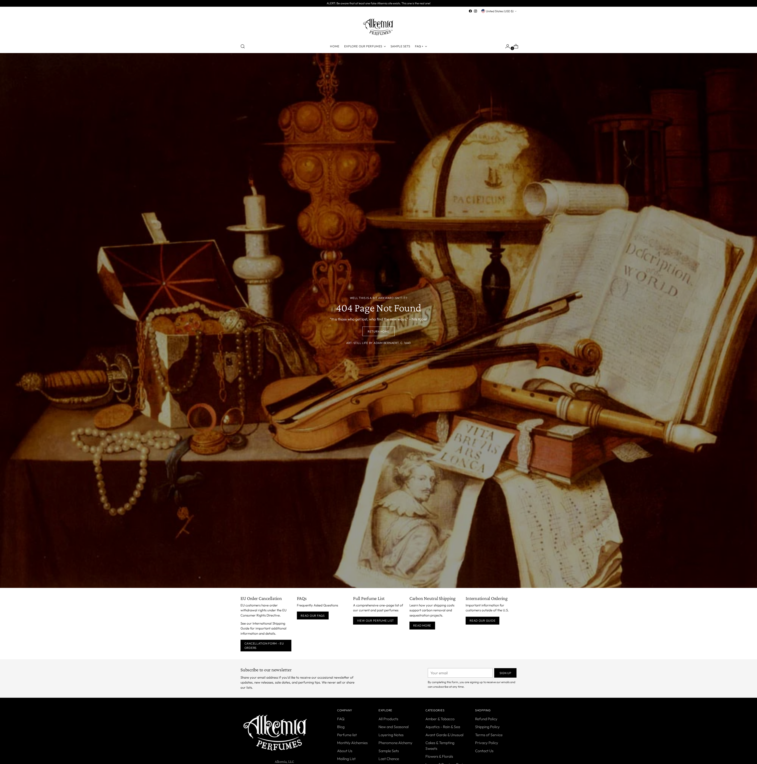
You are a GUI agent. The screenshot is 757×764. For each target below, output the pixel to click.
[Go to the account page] (506, 46)
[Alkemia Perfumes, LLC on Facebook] (470, 11)
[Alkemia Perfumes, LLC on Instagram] (475, 11)
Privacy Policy (486, 742)
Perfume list (347, 734)
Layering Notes (391, 734)
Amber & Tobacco (440, 718)
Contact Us (484, 750)
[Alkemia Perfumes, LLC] (378, 27)
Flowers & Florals (439, 756)
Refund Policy (486, 718)
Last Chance (388, 758)
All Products (388, 718)
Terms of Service (488, 734)
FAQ (340, 718)
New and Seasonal (393, 726)
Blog (341, 726)
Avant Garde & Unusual (444, 734)
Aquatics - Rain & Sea (442, 726)
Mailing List (346, 758)
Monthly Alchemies (352, 742)
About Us (344, 750)
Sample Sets (388, 750)
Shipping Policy (487, 726)
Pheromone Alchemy (395, 742)
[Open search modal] (243, 46)
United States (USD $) (500, 11)
